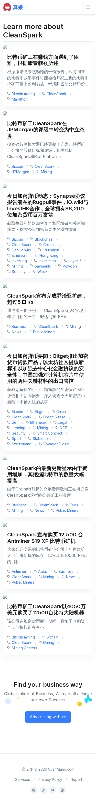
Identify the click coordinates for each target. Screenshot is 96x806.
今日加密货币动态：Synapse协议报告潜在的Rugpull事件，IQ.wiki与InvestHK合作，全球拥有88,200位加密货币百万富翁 (47, 205)
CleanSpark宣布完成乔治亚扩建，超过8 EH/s (47, 298)
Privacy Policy (50, 779)
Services (22, 779)
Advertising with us (48, 716)
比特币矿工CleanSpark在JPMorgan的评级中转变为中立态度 (45, 129)
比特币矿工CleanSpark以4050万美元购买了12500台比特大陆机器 (46, 609)
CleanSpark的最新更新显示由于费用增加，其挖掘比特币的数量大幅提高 (47, 474)
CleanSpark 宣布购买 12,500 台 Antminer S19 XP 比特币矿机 (45, 537)
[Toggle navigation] (88, 7)
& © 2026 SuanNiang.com (49, 769)
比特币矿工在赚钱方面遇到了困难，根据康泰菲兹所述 (43, 60)
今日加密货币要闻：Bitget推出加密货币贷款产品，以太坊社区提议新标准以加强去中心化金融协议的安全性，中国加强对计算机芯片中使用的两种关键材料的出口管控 (47, 368)
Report (76, 779)
